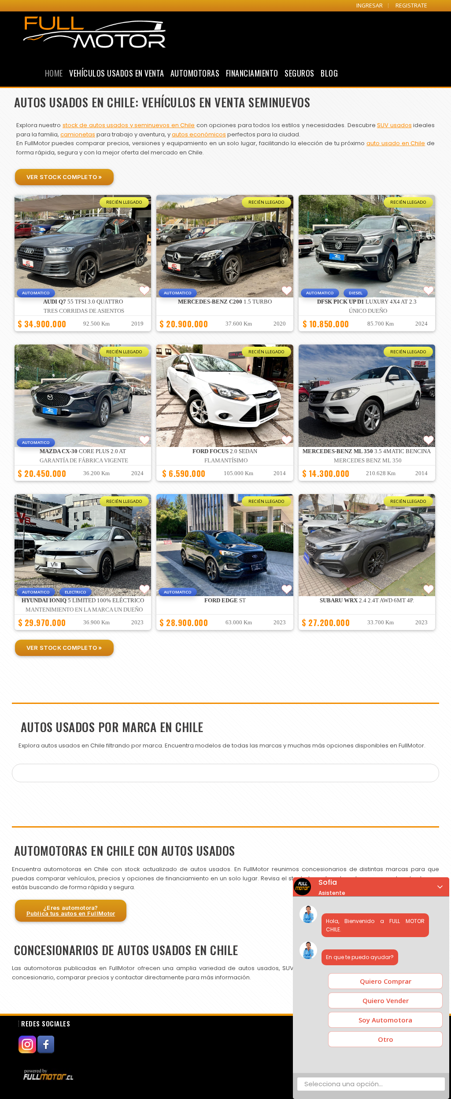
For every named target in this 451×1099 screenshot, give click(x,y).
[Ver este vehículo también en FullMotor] (49, 1074)
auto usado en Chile (395, 143)
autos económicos (199, 134)
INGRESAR (369, 5)
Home (54, 73)
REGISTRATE (411, 5)
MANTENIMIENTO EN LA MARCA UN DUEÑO (84, 610)
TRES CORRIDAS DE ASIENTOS (84, 311)
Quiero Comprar (385, 981)
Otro (385, 1039)
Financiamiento (252, 73)
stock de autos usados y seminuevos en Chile (129, 125)
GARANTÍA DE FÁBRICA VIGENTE (84, 461)
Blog (329, 73)
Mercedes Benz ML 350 (368, 461)
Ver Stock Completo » (64, 176)
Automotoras (195, 73)
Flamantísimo (226, 461)
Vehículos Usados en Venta (116, 73)
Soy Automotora (385, 1019)
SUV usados (394, 125)
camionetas (77, 134)
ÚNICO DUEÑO (368, 311)
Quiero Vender (385, 1000)
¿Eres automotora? (70, 910)
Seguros (299, 73)
